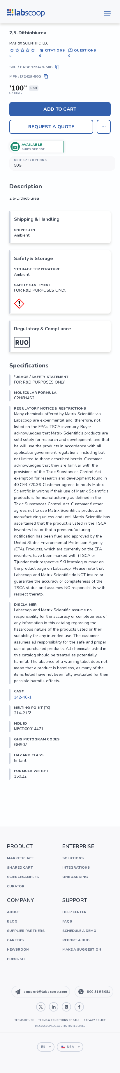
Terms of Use (24, 1020)
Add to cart (60, 109)
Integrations (76, 867)
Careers (15, 940)
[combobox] (45, 1047)
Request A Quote (51, 127)
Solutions (73, 858)
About (13, 912)
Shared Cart (20, 867)
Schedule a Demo (79, 930)
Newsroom (18, 949)
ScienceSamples (23, 877)
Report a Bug (76, 940)
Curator (15, 886)
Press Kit (16, 958)
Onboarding (75, 877)
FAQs (67, 921)
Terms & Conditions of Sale (58, 1020)
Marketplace (20, 858)
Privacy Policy (94, 1020)
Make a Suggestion (81, 949)
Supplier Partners (26, 930)
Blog (12, 921)
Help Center (74, 912)
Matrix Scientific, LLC (28, 43)
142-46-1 (22, 697)
